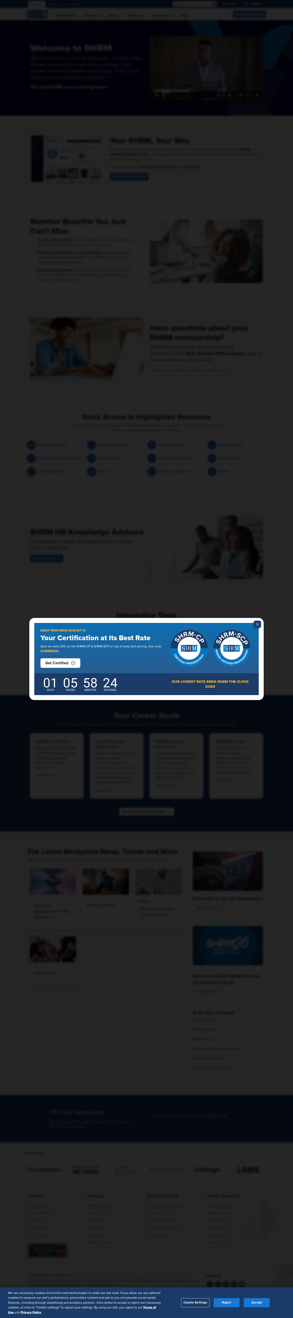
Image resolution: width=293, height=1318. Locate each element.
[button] (60, 663)
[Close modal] (257, 624)
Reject (226, 1302)
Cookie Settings (195, 1302)
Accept (257, 1302)
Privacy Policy (31, 1312)
